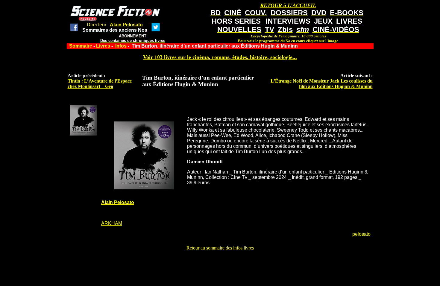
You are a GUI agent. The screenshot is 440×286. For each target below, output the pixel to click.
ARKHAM (111, 223)
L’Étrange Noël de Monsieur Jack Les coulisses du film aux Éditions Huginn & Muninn (322, 83)
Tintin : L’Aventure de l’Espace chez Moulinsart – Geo (100, 83)
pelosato (361, 234)
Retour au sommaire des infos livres (220, 247)
